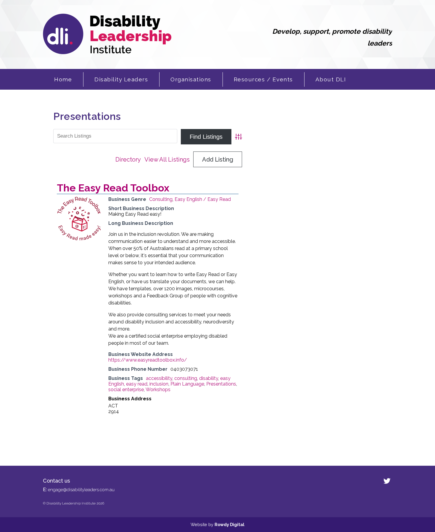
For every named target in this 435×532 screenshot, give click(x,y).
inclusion (158, 384)
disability (208, 378)
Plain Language (187, 384)
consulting (185, 378)
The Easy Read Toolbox (113, 188)
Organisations (190, 79)
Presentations (221, 384)
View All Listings (167, 159)
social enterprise (126, 389)
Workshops (158, 389)
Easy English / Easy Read (203, 199)
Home (63, 79)
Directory (128, 159)
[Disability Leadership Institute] (107, 52)
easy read (136, 384)
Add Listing (217, 159)
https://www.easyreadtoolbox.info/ (147, 360)
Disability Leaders (121, 79)
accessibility (159, 378)
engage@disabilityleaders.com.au (81, 489)
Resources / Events (263, 79)
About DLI (330, 79)
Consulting (161, 199)
